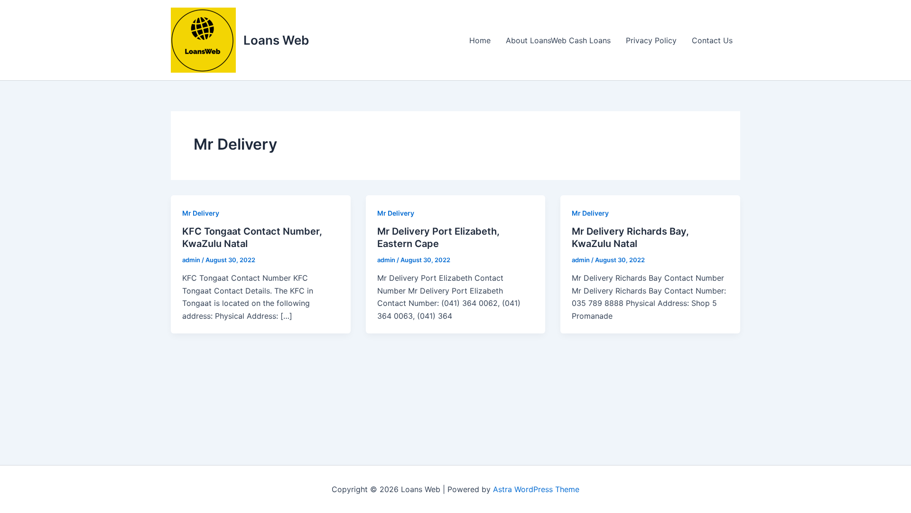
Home (480, 40)
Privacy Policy (651, 40)
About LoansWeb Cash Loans (558, 40)
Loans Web (276, 40)
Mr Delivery (200, 213)
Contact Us (712, 40)
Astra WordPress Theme (536, 489)
